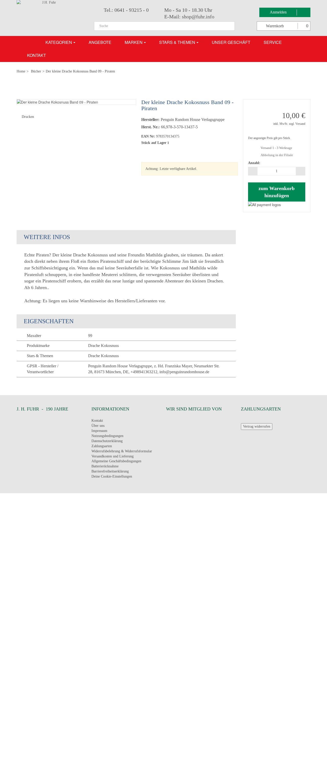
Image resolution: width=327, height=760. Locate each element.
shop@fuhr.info (198, 16)
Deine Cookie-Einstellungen (111, 476)
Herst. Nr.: (150, 127)
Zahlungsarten (101, 446)
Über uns (97, 426)
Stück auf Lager (153, 143)
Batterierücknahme (105, 466)
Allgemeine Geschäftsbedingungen (116, 461)
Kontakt (97, 420)
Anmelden (279, 12)
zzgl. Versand (297, 124)
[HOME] (29, 42)
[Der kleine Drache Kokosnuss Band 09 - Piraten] (76, 102)
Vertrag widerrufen (256, 426)
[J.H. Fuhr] (51, 18)
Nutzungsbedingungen (107, 436)
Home (21, 71)
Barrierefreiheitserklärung (110, 471)
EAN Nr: (148, 136)
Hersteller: (150, 119)
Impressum (99, 431)
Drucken (28, 117)
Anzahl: (254, 163)
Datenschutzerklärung (107, 441)
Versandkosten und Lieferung (112, 456)
